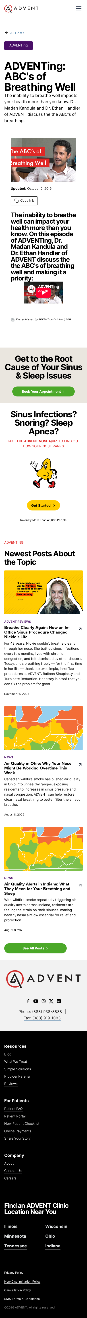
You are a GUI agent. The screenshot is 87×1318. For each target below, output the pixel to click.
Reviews (11, 1084)
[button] (79, 8)
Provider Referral (17, 1076)
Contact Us (13, 1171)
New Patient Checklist (21, 1124)
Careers (10, 1178)
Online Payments (17, 1131)
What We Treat (15, 1062)
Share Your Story (17, 1138)
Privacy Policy (13, 1272)
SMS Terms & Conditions (22, 1299)
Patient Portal (15, 1116)
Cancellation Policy (17, 1290)
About (9, 1163)
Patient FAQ (13, 1109)
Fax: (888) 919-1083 (42, 1018)
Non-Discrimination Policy (22, 1281)
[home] (38, 9)
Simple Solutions (17, 1069)
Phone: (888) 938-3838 (40, 1011)
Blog (7, 1054)
